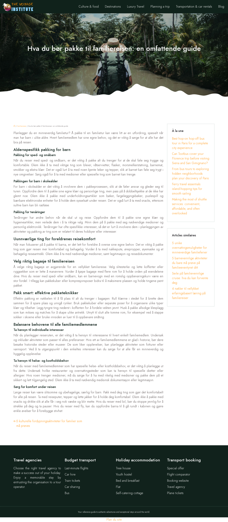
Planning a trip (160, 6)
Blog (221, 6)
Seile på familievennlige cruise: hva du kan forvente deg (190, 278)
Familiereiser (21, 126)
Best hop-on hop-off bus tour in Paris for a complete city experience (190, 143)
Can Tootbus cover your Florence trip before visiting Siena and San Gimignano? (190, 158)
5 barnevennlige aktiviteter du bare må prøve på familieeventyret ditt (189, 263)
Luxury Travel (135, 6)
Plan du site (114, 519)
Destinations (113, 6)
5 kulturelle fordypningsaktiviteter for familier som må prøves (49, 423)
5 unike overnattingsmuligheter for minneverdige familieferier (189, 248)
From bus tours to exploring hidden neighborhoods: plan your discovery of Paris (190, 174)
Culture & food (89, 6)
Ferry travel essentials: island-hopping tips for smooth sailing (187, 189)
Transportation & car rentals (194, 6)
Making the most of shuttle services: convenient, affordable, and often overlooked (189, 206)
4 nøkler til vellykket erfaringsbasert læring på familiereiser (189, 293)
